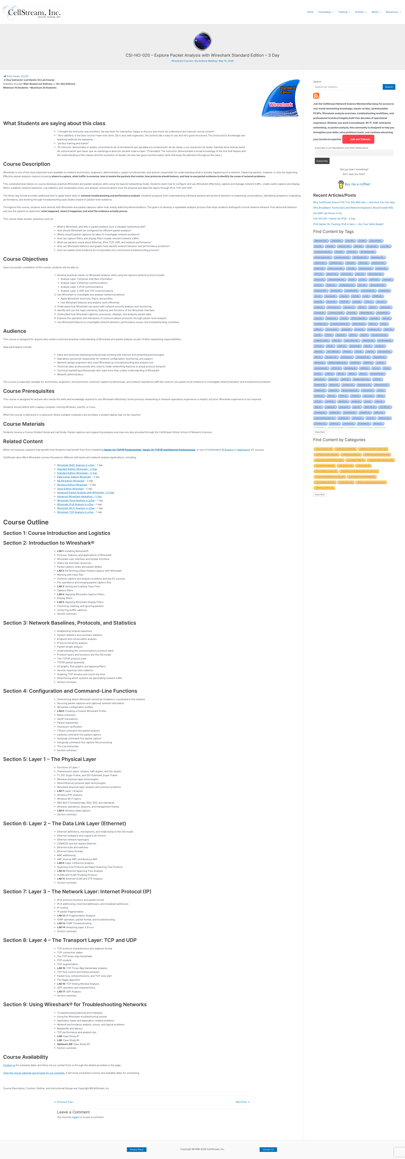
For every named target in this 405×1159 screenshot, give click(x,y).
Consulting (324, 11)
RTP (318, 357)
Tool (367, 401)
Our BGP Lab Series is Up (327, 213)
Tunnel (351, 313)
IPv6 (330, 246)
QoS (318, 285)
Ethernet (320, 263)
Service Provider (336, 279)
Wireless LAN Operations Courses (371, 482)
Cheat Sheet (375, 274)
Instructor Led (321, 340)
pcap (357, 407)
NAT (380, 390)
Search (317, 81)
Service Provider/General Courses (330, 476)
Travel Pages (346, 482)
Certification (373, 329)
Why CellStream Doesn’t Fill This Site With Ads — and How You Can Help (354, 202)
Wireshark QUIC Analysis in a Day (75, 465)
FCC (358, 351)
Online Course (335, 268)
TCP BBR (384, 407)
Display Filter (366, 313)
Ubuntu (331, 301)
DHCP (345, 379)
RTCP (343, 396)
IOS (318, 246)
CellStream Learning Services (377, 454)
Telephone (368, 340)
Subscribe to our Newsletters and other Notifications (341, 148)
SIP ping (357, 418)
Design (356, 401)
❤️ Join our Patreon (358, 139)
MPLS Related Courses (326, 471)
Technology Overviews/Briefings (362, 476)
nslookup (319, 390)
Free (362, 285)
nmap (356, 301)
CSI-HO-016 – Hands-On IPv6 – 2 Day (334, 218)
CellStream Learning (351, 454)
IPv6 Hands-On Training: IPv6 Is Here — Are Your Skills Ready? (348, 224)
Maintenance (381, 385)
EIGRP (368, 362)
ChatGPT (364, 412)
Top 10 (381, 301)
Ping (364, 335)
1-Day (343, 296)
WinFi (372, 324)
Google (379, 346)
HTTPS (336, 368)
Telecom (368, 396)
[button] (331, 12)
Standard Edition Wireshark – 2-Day (77, 469)
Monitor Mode (377, 285)
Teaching (354, 346)
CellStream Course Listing (326, 454)
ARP (353, 335)
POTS (318, 346)
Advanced (320, 290)
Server (332, 379)
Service (319, 396)
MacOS (343, 401)
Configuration (346, 285)
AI (351, 279)
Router (319, 279)
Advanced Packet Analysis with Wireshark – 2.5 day (85, 492)
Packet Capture (322, 257)
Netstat (333, 390)
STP (318, 401)
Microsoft (319, 379)
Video (336, 340)
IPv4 (339, 252)
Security (371, 246)
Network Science (361, 379)
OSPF (374, 279)
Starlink (334, 423)
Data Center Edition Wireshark (74, 476)
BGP (318, 274)
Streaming (320, 412)
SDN (361, 307)
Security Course (379, 335)
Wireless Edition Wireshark (72, 484)
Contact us (9, 1065)
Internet (346, 274)
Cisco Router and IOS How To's (329, 460)
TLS (343, 318)
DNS (373, 307)
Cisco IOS (375, 240)
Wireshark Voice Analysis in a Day (76, 500)
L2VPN (330, 401)
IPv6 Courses (364, 465)
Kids (367, 346)
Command (348, 385)
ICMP (329, 373)
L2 (362, 279)
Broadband (365, 268)
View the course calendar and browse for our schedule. (34, 1072)
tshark (318, 301)
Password (320, 385)
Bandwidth (382, 313)
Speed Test (358, 324)
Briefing (346, 329)
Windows (385, 307)
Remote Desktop (350, 390)
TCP (351, 268)
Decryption (331, 357)
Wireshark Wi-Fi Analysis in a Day (76, 508)
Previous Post (63, 1102)
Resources (392, 11)
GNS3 (341, 346)
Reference (384, 418)
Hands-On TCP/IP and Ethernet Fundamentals (169, 449)
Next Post (242, 1102)
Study (370, 418)
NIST (331, 396)
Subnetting (350, 368)
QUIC (360, 274)
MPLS (363, 263)
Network (331, 274)
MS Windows (367, 252)
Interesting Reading (325, 465)
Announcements (323, 449)
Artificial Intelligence (337, 362)
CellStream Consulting (346, 449)
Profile (331, 285)
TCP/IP (344, 301)
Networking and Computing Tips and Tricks (359, 471)
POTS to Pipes (358, 318)
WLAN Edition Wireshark (70, 480)
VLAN (380, 362)
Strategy (334, 412)
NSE (363, 373)
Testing (319, 307)
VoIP (355, 296)
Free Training (368, 290)
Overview (348, 307)
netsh (370, 351)
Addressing (243, 449)
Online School (351, 340)
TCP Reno (320, 423)
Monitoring (347, 357)
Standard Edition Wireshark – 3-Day (77, 473)
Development (377, 373)
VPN (328, 335)
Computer (348, 423)
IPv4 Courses (345, 465)
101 (317, 296)
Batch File (370, 407)
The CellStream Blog (325, 482)
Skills (318, 329)
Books (318, 351)
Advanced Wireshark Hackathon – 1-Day (79, 496)
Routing (335, 290)
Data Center (384, 351)
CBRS (364, 368)
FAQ (330, 346)
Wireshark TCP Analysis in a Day (75, 512)
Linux (385, 246)
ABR (352, 373)
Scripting (343, 418)
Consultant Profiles (356, 460)
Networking (377, 257)
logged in (77, 1117)
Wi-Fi (358, 246)
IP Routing (228, 449)
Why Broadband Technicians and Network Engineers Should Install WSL (353, 207)
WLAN (352, 252)
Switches (331, 318)
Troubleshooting (322, 252)
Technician (367, 390)
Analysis (319, 313)
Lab (317, 335)
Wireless (319, 362)
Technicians (333, 307)
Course (359, 329)
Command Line (335, 313)
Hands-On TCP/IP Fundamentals (122, 449)
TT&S (368, 301)
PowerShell (349, 412)
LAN (318, 373)
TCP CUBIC (332, 351)
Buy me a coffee (357, 184)
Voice (318, 318)
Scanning (330, 296)
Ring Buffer (379, 357)
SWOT (388, 329)
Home (310, 11)
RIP (380, 396)
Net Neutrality (385, 340)
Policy (347, 351)
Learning (384, 290)
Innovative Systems (339, 324)
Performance (364, 385)
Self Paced (378, 263)
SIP (383, 324)
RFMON (377, 296)
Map (318, 407)
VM (386, 368)
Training (342, 11)
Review (378, 423)
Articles (359, 11)
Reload (334, 385)
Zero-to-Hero (321, 368)
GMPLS (379, 412)
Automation (320, 324)
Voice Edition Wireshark (70, 488)
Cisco (350, 240)
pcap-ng (344, 407)
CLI (362, 240)
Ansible (355, 362)
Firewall (341, 335)
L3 (366, 296)
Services (381, 268)
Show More (320, 432)
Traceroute (332, 329)
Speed (374, 318)
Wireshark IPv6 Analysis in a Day (75, 504)
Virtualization (363, 357)
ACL (376, 368)
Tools (350, 263)
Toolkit (355, 396)
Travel (387, 279)
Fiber (386, 318)
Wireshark (320, 240)
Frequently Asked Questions (381, 460)
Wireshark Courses (182, 60)
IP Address (363, 423)
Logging (330, 407)
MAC (341, 373)
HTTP (377, 379)
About (375, 11)
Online (319, 268)
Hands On (344, 246)
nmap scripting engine (324, 418)
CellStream (335, 263)
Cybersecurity (341, 257)
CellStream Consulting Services (373, 449)
